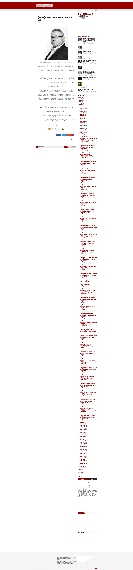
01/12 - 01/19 (82, 466)
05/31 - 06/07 (82, 438)
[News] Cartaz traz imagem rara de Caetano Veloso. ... (87, 244)
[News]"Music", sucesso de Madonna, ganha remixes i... (87, 159)
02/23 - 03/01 (82, 457)
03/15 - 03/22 (82, 453)
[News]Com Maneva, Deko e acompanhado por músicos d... (86, 155)
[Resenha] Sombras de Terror (86, 283)
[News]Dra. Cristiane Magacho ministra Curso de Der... (88, 262)
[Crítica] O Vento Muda (84, 281)
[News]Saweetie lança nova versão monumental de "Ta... (87, 150)
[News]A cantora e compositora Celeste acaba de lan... (88, 311)
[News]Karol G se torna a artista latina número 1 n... (87, 255)
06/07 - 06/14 (82, 436)
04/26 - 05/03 (83, 445)
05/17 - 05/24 (82, 440)
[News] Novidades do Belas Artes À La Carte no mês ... (87, 239)
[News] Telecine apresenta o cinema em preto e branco (88, 291)
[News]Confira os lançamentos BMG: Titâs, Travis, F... (87, 164)
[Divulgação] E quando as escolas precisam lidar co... (86, 249)
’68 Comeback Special (81, 560)
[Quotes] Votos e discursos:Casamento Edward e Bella (89, 47)
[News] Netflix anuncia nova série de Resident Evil (87, 278)
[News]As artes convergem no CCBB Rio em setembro (85, 90)
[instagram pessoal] (95, 1)
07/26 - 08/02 (82, 426)
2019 (80, 469)
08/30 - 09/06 (83, 131)
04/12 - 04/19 (82, 447)
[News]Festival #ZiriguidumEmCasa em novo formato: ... (88, 178)
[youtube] (92, 1)
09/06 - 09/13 (82, 129)
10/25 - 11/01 (82, 119)
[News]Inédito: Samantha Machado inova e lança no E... (88, 265)
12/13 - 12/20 (82, 110)
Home (37, 9)
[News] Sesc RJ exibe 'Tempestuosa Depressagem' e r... (87, 377)
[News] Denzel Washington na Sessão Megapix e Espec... (87, 286)
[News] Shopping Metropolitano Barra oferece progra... (87, 325)
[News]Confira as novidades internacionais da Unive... (85, 345)
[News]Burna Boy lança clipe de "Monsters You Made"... (88, 235)
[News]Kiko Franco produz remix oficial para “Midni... (87, 198)
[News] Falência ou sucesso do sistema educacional (87, 397)
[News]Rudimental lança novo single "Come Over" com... (87, 194)
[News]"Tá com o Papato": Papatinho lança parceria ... (87, 185)
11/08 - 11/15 (82, 117)
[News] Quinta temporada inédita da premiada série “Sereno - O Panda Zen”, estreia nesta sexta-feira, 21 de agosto (90, 83)
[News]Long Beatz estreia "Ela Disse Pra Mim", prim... (88, 162)
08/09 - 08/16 (82, 423)
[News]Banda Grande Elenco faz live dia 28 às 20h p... (88, 258)
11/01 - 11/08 (82, 118)
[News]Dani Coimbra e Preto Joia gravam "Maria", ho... (88, 233)
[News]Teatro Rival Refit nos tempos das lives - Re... (88, 395)
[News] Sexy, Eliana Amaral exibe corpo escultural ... (87, 372)
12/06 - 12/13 (82, 111)
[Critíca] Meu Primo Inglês (85, 284)
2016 (80, 473)
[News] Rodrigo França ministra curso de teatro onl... (88, 143)
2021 (80, 104)
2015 (80, 475)
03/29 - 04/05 (83, 450)
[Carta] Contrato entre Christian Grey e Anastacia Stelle (89, 61)
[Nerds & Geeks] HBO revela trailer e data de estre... (88, 187)
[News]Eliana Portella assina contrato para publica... (87, 175)
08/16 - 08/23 (82, 422)
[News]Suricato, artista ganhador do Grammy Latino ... (87, 271)
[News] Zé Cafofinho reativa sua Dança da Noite (88, 336)
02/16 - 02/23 (82, 459)
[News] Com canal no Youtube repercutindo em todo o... (86, 230)
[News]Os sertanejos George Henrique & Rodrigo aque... (88, 226)
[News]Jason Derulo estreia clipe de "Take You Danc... (87, 201)
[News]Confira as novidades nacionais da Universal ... (88, 352)
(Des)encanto (90, 557)
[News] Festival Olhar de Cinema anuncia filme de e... (88, 359)
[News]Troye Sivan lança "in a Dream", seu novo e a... (88, 413)
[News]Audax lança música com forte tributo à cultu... (87, 289)
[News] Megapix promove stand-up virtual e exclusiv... (88, 228)
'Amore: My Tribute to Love (82, 557)
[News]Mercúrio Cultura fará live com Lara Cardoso (87, 391)
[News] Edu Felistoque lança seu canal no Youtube (88, 388)
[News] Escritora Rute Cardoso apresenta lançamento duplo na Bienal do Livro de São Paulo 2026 (90, 72)
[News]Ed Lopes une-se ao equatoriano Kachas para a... (88, 300)
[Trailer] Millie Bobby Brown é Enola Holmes (87, 349)
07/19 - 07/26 (82, 428)
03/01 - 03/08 (82, 456)
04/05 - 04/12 (82, 449)
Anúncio (82, 479)
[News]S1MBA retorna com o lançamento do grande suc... (88, 411)
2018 (80, 470)
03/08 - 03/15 (82, 455)
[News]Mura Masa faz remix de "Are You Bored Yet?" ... (88, 196)
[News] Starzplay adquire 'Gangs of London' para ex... (87, 210)
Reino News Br (86, 14)
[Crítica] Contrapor (84, 280)
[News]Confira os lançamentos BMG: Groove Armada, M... (87, 418)
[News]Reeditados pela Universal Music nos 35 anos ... (88, 169)
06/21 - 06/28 (82, 433)
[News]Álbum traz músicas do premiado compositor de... (88, 219)
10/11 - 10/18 (82, 122)
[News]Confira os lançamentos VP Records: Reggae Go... (87, 212)
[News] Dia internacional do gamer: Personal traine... (87, 148)
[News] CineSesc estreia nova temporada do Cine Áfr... (88, 323)
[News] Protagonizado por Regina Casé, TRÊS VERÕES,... (88, 260)
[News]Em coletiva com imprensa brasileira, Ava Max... (86, 365)
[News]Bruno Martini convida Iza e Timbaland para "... (87, 407)
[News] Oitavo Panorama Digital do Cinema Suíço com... (87, 330)
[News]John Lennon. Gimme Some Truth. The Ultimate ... (88, 293)
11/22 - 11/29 (82, 114)
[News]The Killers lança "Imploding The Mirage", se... (87, 416)
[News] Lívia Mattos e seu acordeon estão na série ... (88, 347)
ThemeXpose (42, 568)
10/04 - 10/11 (82, 124)
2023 (80, 101)
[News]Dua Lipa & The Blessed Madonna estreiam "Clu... (88, 157)
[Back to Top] (96, 568)
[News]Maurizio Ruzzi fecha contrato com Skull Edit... (88, 274)
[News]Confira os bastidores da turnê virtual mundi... (87, 338)
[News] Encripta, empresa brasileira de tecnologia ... (87, 327)
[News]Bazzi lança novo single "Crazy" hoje (87, 400)
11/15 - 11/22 (82, 115)
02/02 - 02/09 (83, 462)
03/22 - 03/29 (82, 452)
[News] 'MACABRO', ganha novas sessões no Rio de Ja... (88, 246)
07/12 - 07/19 (82, 429)
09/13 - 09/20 (82, 128)
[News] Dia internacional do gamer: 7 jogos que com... (87, 146)
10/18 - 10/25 (82, 121)
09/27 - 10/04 (82, 125)
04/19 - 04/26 (82, 446)
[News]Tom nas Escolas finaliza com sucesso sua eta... (87, 214)
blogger (66, 146)
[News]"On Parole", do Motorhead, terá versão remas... (88, 267)
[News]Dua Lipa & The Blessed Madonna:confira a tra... (86, 402)
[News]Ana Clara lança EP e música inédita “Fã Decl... (88, 393)
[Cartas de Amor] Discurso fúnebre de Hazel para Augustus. (89, 67)
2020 (80, 105)
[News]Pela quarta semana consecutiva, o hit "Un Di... (88, 333)
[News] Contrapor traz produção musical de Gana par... (88, 173)
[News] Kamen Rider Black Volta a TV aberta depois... (87, 166)
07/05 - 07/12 (82, 430)
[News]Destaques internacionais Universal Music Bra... (86, 180)
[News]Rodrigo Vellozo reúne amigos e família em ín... (87, 420)
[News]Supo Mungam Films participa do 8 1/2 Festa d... (88, 203)
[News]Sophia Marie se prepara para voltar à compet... (87, 343)
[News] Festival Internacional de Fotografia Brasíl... (86, 314)
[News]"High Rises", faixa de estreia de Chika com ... (87, 384)
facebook (73, 146)
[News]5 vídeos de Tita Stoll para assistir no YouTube (88, 269)
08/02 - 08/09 (83, 425)
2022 (80, 103)
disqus (70, 146)
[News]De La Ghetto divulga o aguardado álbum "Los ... (88, 182)
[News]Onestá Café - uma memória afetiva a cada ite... (87, 251)
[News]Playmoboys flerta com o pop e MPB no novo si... (87, 305)
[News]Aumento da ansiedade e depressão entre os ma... (86, 253)
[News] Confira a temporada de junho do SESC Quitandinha (89, 78)
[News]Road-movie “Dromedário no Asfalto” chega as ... (87, 141)
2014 (80, 476)
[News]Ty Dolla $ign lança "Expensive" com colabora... (87, 153)
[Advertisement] (84, 27)
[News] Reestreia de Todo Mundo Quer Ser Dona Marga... (88, 139)
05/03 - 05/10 (82, 443)
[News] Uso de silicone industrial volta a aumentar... (88, 205)
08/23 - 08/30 (82, 132)
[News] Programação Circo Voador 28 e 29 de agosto (88, 368)
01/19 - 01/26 (82, 464)
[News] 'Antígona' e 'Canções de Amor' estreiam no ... (87, 354)
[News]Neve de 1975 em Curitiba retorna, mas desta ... (88, 237)
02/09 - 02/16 (82, 460)
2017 (80, 472)
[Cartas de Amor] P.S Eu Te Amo (88, 56)
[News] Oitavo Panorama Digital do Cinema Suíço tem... (87, 386)
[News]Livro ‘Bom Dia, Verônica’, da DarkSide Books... (87, 318)
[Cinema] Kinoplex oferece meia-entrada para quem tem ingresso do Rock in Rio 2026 (66, 558)
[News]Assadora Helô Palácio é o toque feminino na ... (87, 309)
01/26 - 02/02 (82, 463)
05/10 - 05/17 (82, 442)
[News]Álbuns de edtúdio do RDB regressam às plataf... (86, 223)
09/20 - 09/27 (82, 127)
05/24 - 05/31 (82, 439)
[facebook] (89, 1)
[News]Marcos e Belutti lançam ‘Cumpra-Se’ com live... (88, 375)
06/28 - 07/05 (82, 432)
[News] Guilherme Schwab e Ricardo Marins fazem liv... (87, 379)
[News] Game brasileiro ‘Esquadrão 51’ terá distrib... (87, 134)
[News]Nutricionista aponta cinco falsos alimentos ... (88, 302)
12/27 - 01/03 (82, 107)
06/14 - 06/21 (82, 435)
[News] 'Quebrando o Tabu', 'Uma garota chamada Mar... (88, 207)
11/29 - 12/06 (82, 112)
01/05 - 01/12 (82, 467)
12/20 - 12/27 (82, 108)
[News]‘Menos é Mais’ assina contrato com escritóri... (88, 221)
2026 (80, 97)
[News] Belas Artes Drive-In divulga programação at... (87, 321)
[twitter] (91, 1)
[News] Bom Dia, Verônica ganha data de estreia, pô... (88, 316)
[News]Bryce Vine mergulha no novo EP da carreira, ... (88, 404)
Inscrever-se (92, 479)
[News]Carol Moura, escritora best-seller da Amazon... (88, 340)
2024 (80, 100)
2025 (80, 98)
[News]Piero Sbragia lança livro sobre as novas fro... (88, 295)
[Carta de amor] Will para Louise (88, 51)
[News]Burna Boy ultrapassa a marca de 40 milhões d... (88, 363)
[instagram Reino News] (93, 1)
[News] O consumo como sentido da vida (88, 331)
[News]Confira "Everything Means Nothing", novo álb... (86, 409)
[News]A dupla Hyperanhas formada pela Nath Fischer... (88, 137)
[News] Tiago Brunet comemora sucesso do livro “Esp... (88, 381)
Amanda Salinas (53, 568)
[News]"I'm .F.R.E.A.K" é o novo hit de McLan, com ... (87, 191)
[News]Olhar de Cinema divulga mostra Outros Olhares (88, 276)
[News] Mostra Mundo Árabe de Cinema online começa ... (88, 356)
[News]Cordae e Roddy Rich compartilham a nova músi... (88, 242)
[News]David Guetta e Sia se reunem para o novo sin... (88, 217)
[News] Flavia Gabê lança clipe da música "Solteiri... (88, 171)
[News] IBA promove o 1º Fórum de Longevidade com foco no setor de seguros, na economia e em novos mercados (89, 40)
